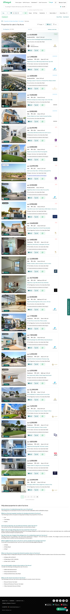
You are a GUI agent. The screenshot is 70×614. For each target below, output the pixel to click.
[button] (5, 13)
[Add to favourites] (24, 46)
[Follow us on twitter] (57, 600)
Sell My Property (26, 2)
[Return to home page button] (7, 2)
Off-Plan (35, 13)
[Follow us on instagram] (63, 600)
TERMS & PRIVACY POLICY (9, 603)
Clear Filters (59, 16)
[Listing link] (29, 42)
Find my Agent (18, 2)
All (25, 13)
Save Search (66, 16)
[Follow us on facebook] (54, 600)
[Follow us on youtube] (66, 600)
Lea (29, 29)
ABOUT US (4, 600)
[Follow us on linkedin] (60, 600)
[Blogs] (51, 2)
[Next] (37, 496)
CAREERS (11, 600)
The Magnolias (6, 29)
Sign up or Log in (62, 2)
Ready (30, 13)
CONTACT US (19, 600)
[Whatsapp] (42, 50)
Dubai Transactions (43, 2)
